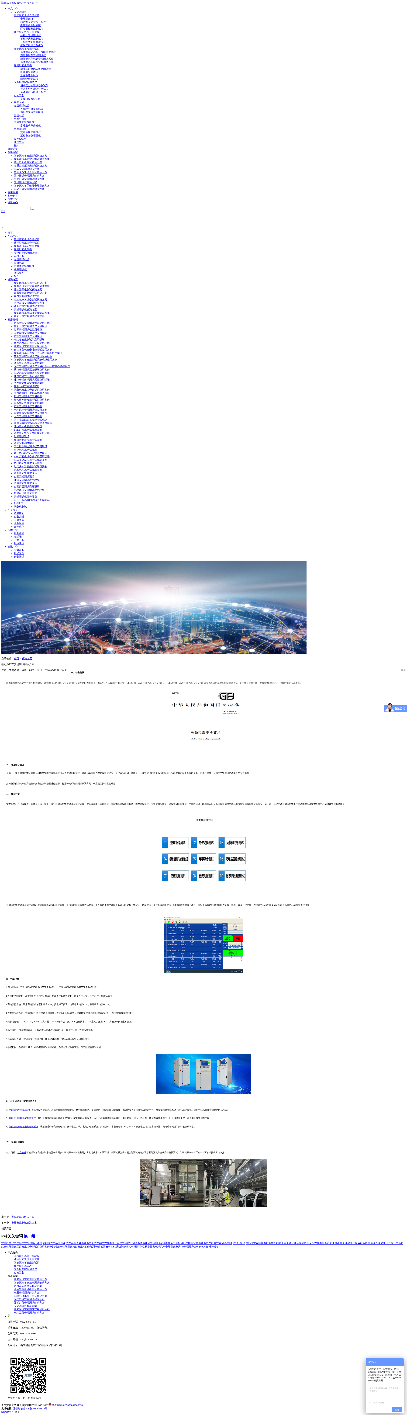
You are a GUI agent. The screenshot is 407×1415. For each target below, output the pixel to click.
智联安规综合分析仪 (31, 45)
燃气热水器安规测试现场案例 (30, 466)
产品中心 (13, 236)
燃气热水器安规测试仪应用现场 (32, 343)
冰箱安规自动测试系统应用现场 (32, 379)
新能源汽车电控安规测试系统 (36, 62)
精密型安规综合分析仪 (33, 22)
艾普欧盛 (13, 510)
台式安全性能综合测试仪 (34, 88)
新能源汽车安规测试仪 (26, 48)
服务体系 (19, 533)
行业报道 (19, 556)
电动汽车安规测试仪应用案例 (30, 409)
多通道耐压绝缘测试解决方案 (30, 165)
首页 (10, 232)
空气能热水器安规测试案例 (29, 383)
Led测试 (18, 503)
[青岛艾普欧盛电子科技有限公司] (20, 2)
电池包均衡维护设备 (207, 1246)
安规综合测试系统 (132, 1243)
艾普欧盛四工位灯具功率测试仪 (32, 393)
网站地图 (6, 1412)
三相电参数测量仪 (30, 135)
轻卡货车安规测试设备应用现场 (32, 323)
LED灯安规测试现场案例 (28, 429)
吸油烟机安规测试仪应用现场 (30, 333)
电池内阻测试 (173, 1243)
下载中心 (19, 540)
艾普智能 (18, 1408)
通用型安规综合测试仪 (26, 32)
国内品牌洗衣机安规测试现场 (30, 419)
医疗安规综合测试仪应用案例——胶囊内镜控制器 (42, 366)
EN (3, 211)
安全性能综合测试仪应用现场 (30, 446)
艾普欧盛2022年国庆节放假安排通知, (22, 1243)
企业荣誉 (19, 516)
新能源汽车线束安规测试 (212, 1243)
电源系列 (19, 102)
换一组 (29, 1236)
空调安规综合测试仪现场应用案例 (33, 356)
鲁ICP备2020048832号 (35, 1408)
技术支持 (13, 530)
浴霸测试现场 (21, 436)
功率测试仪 (20, 129)
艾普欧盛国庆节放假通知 (107, 1246)
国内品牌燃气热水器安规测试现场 (33, 423)
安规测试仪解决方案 (25, 182)
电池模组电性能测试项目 (64, 1246)
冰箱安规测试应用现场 (26, 480)
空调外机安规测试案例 (26, 386)
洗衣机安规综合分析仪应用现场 (32, 433)
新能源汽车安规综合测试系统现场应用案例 (38, 353)
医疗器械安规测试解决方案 (29, 175)
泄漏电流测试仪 (29, 75)
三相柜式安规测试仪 (31, 42)
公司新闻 (19, 550)
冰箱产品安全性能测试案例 (29, 376)
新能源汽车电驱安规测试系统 (36, 58)
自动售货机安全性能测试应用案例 (33, 349)
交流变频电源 (21, 105)
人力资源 (19, 520)
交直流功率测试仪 (30, 132)
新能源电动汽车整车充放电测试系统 (101, 1243)
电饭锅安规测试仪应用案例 (29, 403)
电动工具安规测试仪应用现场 (30, 326)
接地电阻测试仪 (29, 72)
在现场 (18, 536)
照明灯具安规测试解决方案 (29, 179)
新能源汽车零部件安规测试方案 (32, 185)
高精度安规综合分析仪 (26, 15)
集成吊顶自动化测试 (25, 493)
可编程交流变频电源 (31, 109)
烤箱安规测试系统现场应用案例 (32, 369)
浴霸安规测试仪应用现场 (28, 329)
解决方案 (13, 279)
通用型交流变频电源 (31, 112)
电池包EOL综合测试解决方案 (30, 172)
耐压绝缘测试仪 (29, 78)
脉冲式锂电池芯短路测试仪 (35, 68)
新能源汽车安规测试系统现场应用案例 (35, 359)
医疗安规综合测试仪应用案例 (33, 1246)
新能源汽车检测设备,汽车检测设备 (62, 1243)
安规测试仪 (20, 12)
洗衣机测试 (20, 506)
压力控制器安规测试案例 (28, 439)
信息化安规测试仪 (30, 35)
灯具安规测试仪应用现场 (28, 336)
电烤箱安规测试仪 (186, 1246)
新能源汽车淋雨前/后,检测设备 (138, 1246)
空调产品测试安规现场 (26, 486)
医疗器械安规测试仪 (31, 28)
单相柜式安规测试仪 (31, 38)
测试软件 (19, 142)
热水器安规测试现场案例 (28, 463)
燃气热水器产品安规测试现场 (30, 453)
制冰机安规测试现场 (25, 449)
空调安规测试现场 (24, 476)
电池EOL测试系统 (30, 25)
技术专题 (19, 553)
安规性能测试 (85, 1246)
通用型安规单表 (23, 65)
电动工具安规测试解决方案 (29, 189)
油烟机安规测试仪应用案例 (29, 363)
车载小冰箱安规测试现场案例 (30, 459)
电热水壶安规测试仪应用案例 (30, 413)
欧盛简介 (19, 513)
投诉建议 (19, 543)
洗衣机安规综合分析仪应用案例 (32, 389)
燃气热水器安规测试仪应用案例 (32, 399)
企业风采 (19, 523)
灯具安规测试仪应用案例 (28, 406)
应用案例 (13, 319)
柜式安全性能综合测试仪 (34, 85)
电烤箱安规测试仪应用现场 (29, 339)
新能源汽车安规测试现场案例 (30, 346)
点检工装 (19, 95)
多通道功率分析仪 (24, 122)
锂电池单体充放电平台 (314, 1243)
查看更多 (13, 149)
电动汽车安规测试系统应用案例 (32, 373)
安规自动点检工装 (30, 98)
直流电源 (19, 115)
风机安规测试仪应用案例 (28, 396)
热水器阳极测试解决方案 (28, 162)
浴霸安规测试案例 (24, 443)
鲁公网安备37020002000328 (67, 1405)
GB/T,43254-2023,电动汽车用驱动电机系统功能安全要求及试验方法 (264, 1243)
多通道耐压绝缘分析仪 (33, 92)
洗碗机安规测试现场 (25, 473)
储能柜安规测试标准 (153, 1243)
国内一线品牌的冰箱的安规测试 (32, 500)
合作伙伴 (19, 526)
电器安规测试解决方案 (26, 169)
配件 (16, 145)
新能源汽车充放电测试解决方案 (32, 159)
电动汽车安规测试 (165, 1246)
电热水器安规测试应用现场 (29, 490)
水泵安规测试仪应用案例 (28, 416)
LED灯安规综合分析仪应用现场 (32, 456)
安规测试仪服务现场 (25, 496)
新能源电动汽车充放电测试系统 (38, 52)
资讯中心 (13, 546)
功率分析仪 (20, 119)
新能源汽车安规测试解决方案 (30, 155)
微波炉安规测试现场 (25, 483)
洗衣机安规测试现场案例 (28, 469)
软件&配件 (20, 139)
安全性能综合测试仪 (25, 82)
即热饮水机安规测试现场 (28, 426)
